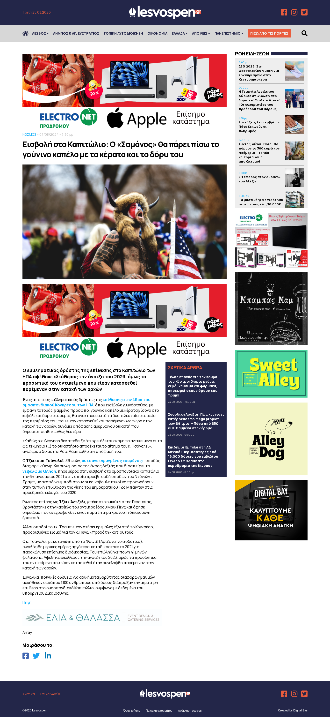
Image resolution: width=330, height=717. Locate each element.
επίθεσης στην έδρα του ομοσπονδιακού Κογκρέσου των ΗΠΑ (86, 402)
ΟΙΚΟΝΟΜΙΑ (157, 33)
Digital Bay (300, 710)
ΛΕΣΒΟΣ (39, 33)
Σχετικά (28, 694)
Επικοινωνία (50, 694)
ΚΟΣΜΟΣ (29, 134)
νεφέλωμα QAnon (39, 471)
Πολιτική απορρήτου (159, 710)
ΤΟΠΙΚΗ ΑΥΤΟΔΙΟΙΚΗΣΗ (123, 33)
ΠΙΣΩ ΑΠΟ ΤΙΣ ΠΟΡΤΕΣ (269, 33)
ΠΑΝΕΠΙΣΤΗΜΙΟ (228, 33)
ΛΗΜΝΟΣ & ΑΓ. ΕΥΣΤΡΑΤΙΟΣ (76, 33)
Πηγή (26, 602)
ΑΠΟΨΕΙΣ (199, 33)
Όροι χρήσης (131, 710)
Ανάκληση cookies (189, 711)
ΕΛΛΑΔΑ (178, 33)
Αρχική (28, 33)
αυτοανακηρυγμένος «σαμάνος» (113, 460)
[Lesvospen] (165, 17)
